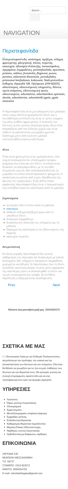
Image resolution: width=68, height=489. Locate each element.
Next (57, 285)
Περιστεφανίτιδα (20, 51)
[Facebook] (51, 10)
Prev (11, 285)
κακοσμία (12, 208)
